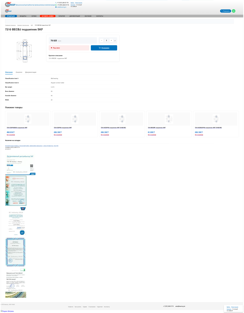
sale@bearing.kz (180, 306)
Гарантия (99, 307)
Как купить (78, 307)
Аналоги (19, 72)
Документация (30, 72)
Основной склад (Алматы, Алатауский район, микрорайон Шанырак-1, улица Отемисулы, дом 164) (31, 145)
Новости (70, 307)
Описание (9, 72)
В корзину (105, 48)
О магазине (92, 307)
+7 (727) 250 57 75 (62, 3)
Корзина (73, 5)
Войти (72, 2)
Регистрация (78, 2)
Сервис (85, 307)
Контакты (107, 307)
